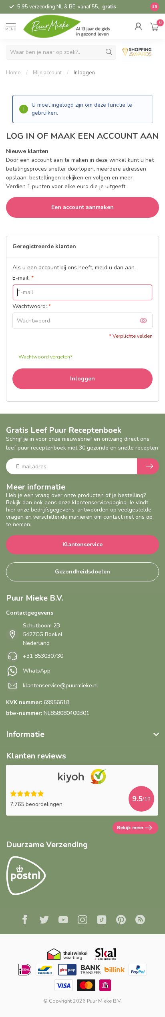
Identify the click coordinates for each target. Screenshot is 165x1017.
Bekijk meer (130, 827)
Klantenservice (82, 544)
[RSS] (140, 920)
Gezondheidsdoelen (82, 571)
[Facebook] (25, 920)
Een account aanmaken (82, 207)
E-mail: (23, 278)
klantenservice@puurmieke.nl (60, 685)
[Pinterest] (121, 920)
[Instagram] (82, 920)
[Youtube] (63, 920)
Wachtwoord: (31, 306)
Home (13, 72)
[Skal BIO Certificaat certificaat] (105, 954)
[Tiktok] (102, 920)
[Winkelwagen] (154, 26)
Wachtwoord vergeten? (45, 356)
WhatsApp (36, 671)
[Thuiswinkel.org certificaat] (67, 954)
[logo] (72, 26)
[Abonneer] (148, 466)
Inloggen (84, 72)
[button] (138, 26)
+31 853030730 (43, 656)
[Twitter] (44, 920)
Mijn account (47, 72)
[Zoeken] (109, 52)
